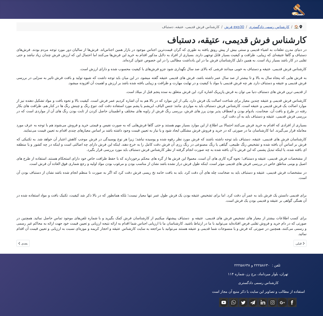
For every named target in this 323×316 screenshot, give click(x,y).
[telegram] (253, 302)
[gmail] (282, 302)
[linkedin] (262, 302)
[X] (243, 302)
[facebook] (292, 302)
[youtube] (223, 302)
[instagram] (272, 302)
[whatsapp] (233, 302)
